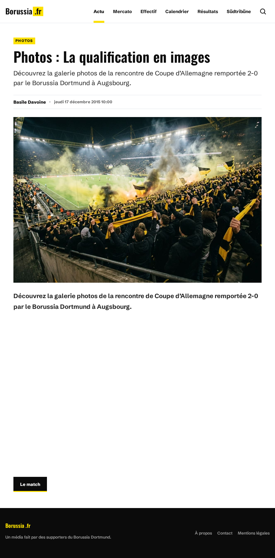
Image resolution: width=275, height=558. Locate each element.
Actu (99, 11)
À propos (203, 533)
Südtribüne (239, 11)
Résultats (208, 11)
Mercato (122, 11)
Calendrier (177, 11)
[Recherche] (263, 11)
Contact (224, 533)
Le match (30, 484)
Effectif (149, 11)
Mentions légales (254, 533)
